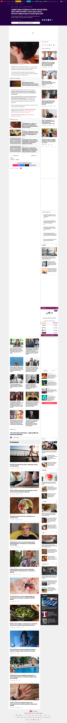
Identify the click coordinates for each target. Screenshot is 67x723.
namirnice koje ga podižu (29, 110)
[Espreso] (20, 715)
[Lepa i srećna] (33, 715)
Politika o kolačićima (38, 717)
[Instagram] (45, 45)
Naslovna (12, 6)
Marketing (18, 717)
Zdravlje (20, 6)
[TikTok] (51, 45)
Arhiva (43, 717)
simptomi (17, 159)
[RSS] (56, 45)
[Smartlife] (36, 715)
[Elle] (24, 715)
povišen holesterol (31, 66)
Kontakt (25, 717)
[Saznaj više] (56, 245)
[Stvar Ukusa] (49, 715)
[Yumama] (45, 715)
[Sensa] (41, 715)
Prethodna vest (16, 155)
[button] (37, 20)
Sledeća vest (33, 155)
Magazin (16, 6)
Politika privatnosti (47, 717)
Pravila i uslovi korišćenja (31, 717)
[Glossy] (29, 715)
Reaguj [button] (12, 168)
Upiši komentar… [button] (16, 437)
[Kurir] (17, 715)
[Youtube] (49, 45)
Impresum (22, 717)
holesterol (12, 159)
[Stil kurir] (26, 715)
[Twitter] (47, 45)
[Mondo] (4, 1)
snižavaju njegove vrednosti (24, 112)
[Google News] (54, 45)
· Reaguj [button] (45, 67)
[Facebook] (43, 45)
